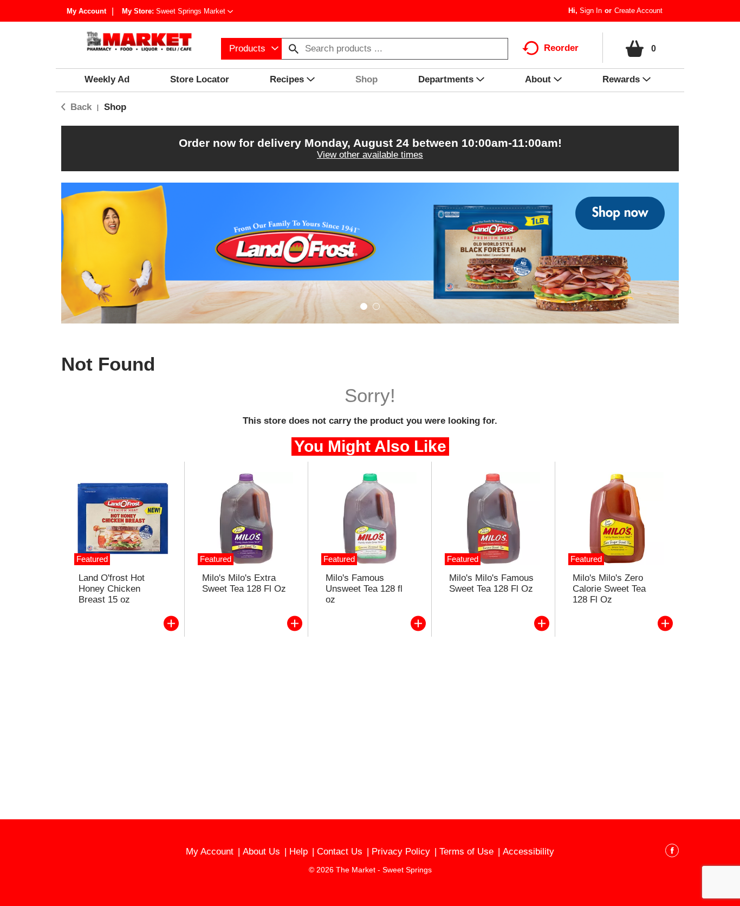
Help (298, 851)
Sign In (591, 11)
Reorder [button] (561, 48)
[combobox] (251, 49)
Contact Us (339, 851)
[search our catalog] (294, 49)
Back (80, 107)
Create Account (638, 11)
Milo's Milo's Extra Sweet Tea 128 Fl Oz (244, 583)
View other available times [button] (370, 155)
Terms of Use (466, 851)
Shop (115, 107)
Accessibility (528, 851)
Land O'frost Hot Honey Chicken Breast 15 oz (112, 589)
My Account (86, 11)
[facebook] (672, 852)
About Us (261, 851)
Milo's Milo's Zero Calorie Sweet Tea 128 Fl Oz (609, 589)
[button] (194, 11)
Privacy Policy (401, 851)
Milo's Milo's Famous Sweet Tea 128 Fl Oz (491, 583)
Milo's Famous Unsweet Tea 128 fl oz (364, 589)
